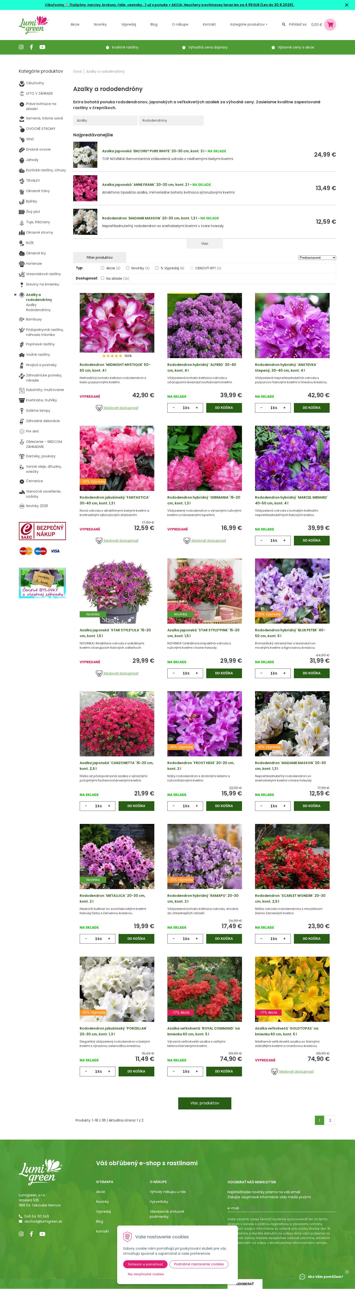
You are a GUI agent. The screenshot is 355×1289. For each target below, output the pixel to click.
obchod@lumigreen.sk (43, 1221)
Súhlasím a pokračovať (145, 1264)
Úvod (77, 71)
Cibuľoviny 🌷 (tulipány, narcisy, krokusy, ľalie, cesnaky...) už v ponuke (106, 4)
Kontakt (102, 1231)
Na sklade (117, 278)
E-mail (233, 1208)
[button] (347, 1272)
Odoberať (245, 1284)
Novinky (100, 24)
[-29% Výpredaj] (292, 598)
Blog (99, 1221)
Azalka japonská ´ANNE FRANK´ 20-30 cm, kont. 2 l (145, 184)
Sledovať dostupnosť (120, 407)
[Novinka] (117, 598)
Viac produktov (204, 1103)
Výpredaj (128, 24)
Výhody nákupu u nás (168, 1191)
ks (187, 407)
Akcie (75, 24)
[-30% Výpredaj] (117, 465)
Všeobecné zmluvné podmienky (167, 1214)
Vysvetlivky (159, 1201)
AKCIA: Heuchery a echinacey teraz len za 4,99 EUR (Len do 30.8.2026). (232, 4)
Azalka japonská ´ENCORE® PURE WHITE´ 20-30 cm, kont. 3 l (153, 151)
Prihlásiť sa (297, 24)
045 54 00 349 (36, 1216)
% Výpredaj (172, 268)
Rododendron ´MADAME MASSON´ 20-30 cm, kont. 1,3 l (149, 218)
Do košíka (224, 408)
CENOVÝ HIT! (208, 268)
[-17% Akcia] (204, 996)
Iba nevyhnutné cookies (146, 1274)
